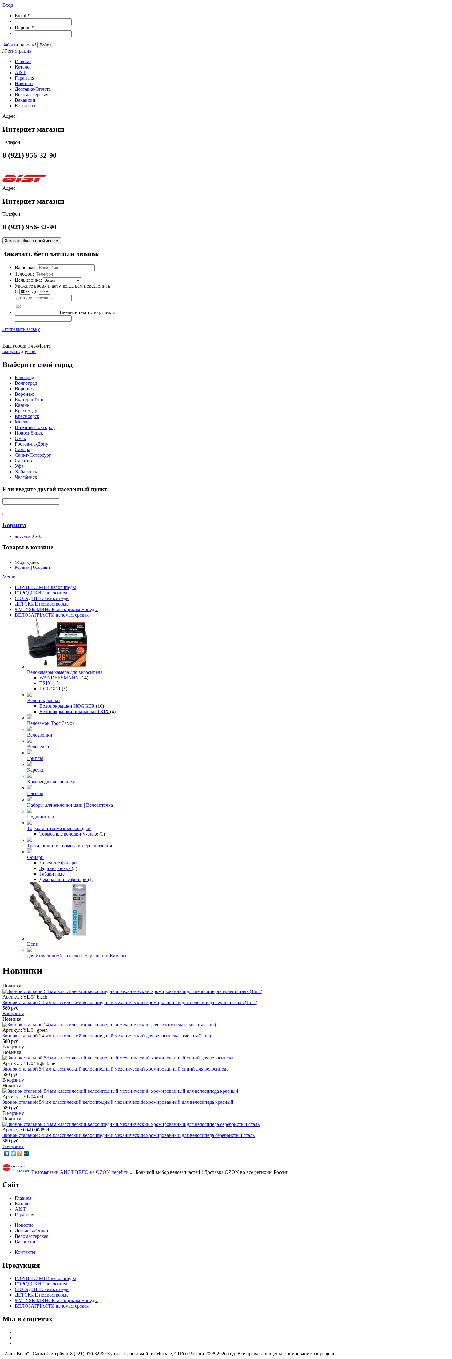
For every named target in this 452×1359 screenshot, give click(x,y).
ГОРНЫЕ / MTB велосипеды (45, 587)
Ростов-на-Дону (31, 444)
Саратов (23, 460)
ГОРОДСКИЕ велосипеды (43, 592)
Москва (23, 421)
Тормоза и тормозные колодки (59, 828)
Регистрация (18, 51)
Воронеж (24, 388)
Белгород (24, 377)
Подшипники (41, 816)
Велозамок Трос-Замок (51, 723)
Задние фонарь (55, 868)
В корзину (13, 1013)
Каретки (36, 770)
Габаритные (52, 873)
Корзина (22, 567)
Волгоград (26, 383)
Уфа (19, 466)
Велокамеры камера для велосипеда (64, 672)
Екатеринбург (29, 399)
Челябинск (26, 477)
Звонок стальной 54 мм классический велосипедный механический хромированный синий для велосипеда (115, 1068)
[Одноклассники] (20, 1154)
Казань (22, 405)
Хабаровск (26, 471)
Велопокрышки (43, 700)
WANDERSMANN (59, 677)
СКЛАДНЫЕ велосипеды (42, 598)
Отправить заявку (21, 329)
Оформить (42, 567)
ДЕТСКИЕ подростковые (42, 603)
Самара (22, 449)
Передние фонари (58, 862)
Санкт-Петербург (33, 455)
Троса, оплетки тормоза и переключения (69, 845)
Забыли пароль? (19, 44)
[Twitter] (13, 1154)
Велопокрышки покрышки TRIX (74, 711)
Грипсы (35, 758)
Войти (45, 45)
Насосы (35, 793)
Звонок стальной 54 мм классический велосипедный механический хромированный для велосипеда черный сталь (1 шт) (129, 1002)
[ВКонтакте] (7, 1154)
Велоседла (38, 746)
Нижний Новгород (35, 427)
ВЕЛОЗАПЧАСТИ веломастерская (52, 615)
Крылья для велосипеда (52, 781)
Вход (7, 5)
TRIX (45, 683)
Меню (8, 576)
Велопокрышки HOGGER (67, 706)
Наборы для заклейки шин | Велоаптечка (70, 805)
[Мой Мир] (26, 1154)
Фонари (35, 857)
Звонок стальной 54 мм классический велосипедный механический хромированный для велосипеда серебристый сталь (128, 1135)
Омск (20, 438)
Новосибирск (29, 432)
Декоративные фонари (63, 879)
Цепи (32, 944)
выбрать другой (19, 351)
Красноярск (27, 416)
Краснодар (26, 410)
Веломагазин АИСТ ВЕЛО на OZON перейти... (81, 1172)
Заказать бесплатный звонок (31, 240)
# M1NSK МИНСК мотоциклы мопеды (56, 609)
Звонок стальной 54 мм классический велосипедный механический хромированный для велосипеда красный (117, 1102)
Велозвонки (39, 734)
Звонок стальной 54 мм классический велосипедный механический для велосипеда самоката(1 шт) (106, 1035)
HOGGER (50, 688)
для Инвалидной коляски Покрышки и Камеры (76, 955)
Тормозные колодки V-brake (69, 833)
